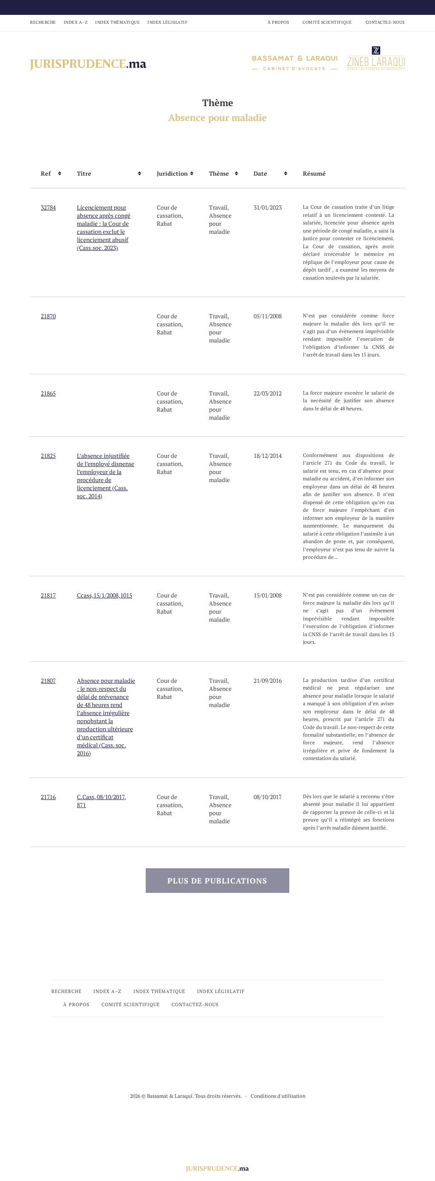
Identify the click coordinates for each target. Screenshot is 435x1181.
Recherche (43, 22)
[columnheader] (48, 173)
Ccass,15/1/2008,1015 (104, 595)
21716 (48, 797)
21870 (48, 316)
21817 (48, 595)
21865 (48, 393)
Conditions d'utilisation (278, 1096)
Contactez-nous (385, 22)
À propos (278, 22)
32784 (48, 207)
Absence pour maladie (220, 223)
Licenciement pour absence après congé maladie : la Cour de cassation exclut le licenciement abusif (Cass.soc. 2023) (103, 227)
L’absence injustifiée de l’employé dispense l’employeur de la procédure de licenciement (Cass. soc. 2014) (105, 476)
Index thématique (117, 22)
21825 (48, 456)
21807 (48, 680)
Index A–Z (76, 22)
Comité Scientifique (327, 22)
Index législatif (167, 22)
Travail (218, 207)
